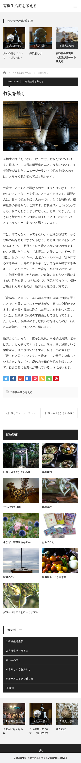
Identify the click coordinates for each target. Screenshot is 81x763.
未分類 (10, 688)
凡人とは (61, 729)
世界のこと (9, 577)
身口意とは (35, 53)
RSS (40, 750)
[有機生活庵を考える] (20, 6)
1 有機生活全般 (14, 641)
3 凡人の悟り (14, 45)
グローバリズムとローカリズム (20, 612)
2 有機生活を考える (33, 81)
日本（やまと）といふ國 (58, 413)
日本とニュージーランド (22, 413)
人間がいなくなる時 (13, 731)
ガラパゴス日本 (12, 507)
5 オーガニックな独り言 (19, 678)
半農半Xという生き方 (54, 577)
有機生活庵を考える (37, 758)
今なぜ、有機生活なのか (17, 542)
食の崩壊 (47, 472)
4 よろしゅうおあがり (18, 669)
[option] (14, 43)
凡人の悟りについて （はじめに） (13, 55)
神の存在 (47, 507)
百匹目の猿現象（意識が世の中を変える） (66, 57)
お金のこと (48, 542)
